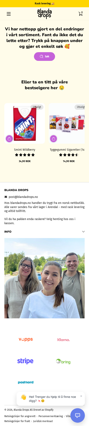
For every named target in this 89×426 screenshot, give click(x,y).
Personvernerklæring (50, 416)
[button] (80, 14)
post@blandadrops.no (23, 197)
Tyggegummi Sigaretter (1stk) (69, 150)
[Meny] (8, 14)
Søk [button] (47, 56)
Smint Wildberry (24, 150)
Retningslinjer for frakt (17, 421)
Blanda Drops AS (23, 409)
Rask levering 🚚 (44, 3)
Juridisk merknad (43, 421)
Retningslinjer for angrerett (19, 416)
